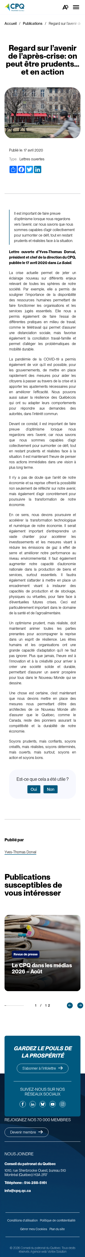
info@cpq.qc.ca (18, 1191)
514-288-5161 (26, 1183)
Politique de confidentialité (57, 1220)
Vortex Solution (57, 1251)
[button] (70, 1005)
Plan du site (57, 1229)
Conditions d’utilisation (22, 1220)
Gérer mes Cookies (33, 1229)
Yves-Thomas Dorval (20, 852)
